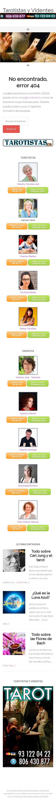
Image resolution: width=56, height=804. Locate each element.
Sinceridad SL (44, 791)
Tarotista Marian (28, 292)
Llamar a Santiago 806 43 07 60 (17, 456)
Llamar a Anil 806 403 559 (16, 190)
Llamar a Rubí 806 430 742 (17, 528)
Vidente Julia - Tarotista (28, 377)
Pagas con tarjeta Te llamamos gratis (37, 190)
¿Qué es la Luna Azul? (41, 595)
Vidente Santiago (28, 449)
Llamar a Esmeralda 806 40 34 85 (17, 492)
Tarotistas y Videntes (28, 10)
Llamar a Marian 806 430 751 (16, 298)
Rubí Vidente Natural (28, 522)
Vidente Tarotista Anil (28, 184)
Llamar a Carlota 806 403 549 (16, 419)
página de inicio (32, 97)
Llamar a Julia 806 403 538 (16, 383)
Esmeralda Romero (28, 486)
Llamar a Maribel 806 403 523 (17, 262)
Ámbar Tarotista (28, 328)
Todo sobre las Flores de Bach (41, 638)
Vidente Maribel (28, 256)
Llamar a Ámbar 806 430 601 (16, 335)
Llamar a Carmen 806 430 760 (17, 226)
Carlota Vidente (28, 413)
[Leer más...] (23, 582)
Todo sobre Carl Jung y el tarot (41, 555)
